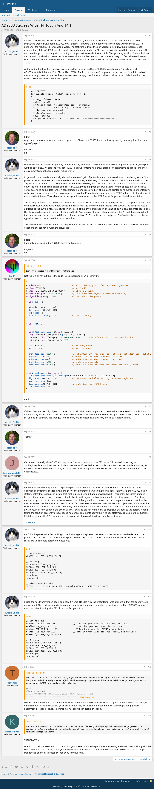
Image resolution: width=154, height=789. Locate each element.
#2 (150, 132)
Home (7, 9)
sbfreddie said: (32, 266)
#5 (150, 260)
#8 (150, 457)
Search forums (19, 15)
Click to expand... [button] (87, 697)
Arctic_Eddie (9, 29)
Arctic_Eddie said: (34, 672)
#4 (150, 234)
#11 (149, 596)
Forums (19, 9)
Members (51, 9)
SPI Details (29, 522)
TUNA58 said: (32, 721)
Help (138, 781)
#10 (149, 529)
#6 (150, 406)
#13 (149, 715)
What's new (33, 9)
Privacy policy (127, 781)
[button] (42, 10)
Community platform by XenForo (77, 786)
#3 (150, 159)
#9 (150, 482)
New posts (6, 15)
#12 (149, 667)
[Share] (146, 35)
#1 (150, 35)
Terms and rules (112, 781)
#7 (150, 431)
